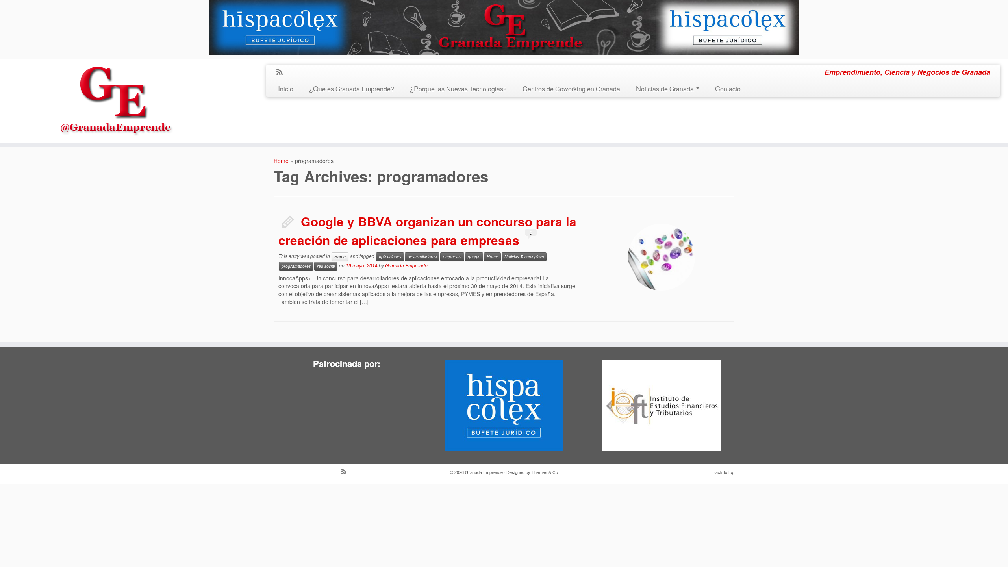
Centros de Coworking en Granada (571, 88)
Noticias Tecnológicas (524, 256)
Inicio (285, 88)
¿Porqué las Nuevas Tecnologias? (458, 88)
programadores (296, 266)
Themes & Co (545, 472)
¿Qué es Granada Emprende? (351, 88)
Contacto (728, 88)
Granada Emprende (406, 265)
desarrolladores (422, 256)
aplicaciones (390, 256)
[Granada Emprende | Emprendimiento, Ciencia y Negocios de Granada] (116, 98)
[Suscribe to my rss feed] (282, 72)
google (474, 256)
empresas (452, 256)
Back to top (723, 472)
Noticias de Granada (665, 88)
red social (326, 266)
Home (281, 161)
